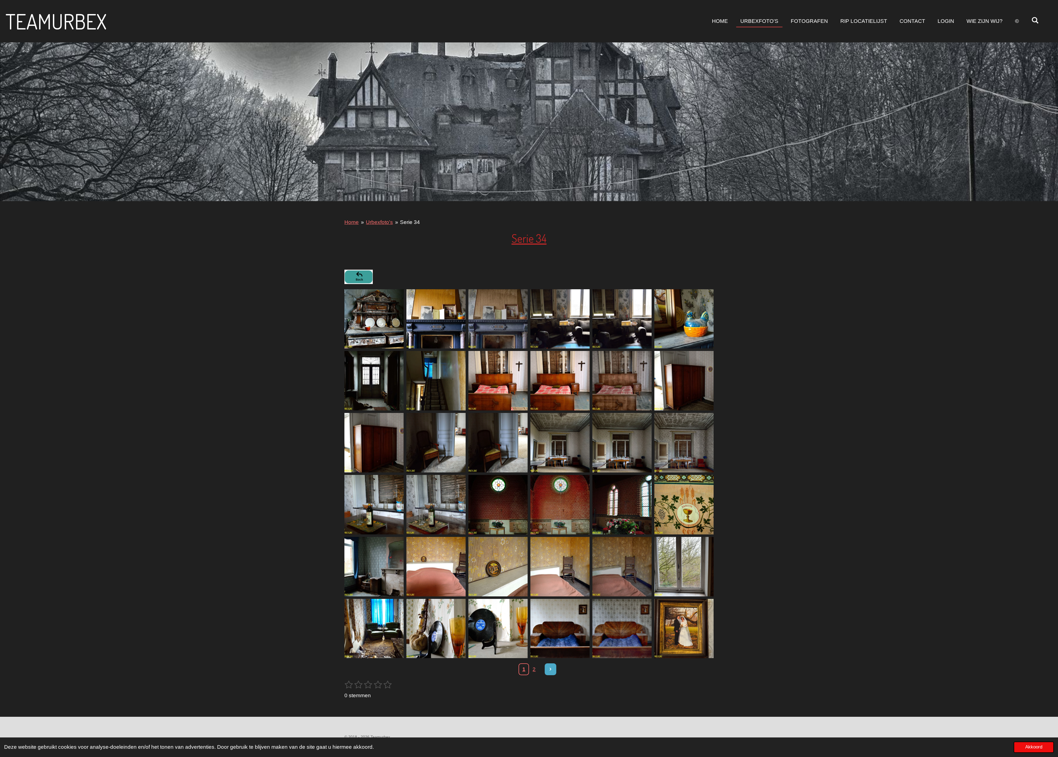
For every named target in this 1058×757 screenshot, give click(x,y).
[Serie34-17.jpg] (622, 443)
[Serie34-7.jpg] (374, 381)
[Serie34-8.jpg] (436, 381)
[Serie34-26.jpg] (436, 567)
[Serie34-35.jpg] (622, 628)
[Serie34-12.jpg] (684, 381)
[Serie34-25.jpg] (374, 567)
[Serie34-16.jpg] (560, 443)
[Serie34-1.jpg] (374, 319)
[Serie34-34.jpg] (560, 628)
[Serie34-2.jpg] (436, 319)
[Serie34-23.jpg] (622, 505)
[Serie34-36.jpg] (684, 628)
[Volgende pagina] (551, 669)
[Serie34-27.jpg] (498, 567)
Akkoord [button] (1033, 747)
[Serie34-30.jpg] (684, 567)
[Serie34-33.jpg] (498, 628)
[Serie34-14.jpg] (436, 443)
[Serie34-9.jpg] (498, 381)
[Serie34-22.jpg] (560, 505)
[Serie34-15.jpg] (498, 443)
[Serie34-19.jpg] (374, 505)
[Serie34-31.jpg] (374, 628)
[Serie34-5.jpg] (622, 319)
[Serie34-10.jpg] (560, 381)
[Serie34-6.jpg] (684, 319)
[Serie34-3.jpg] (498, 319)
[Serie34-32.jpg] (436, 628)
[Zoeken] (1035, 20)
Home (351, 222)
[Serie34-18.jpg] (684, 443)
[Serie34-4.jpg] (560, 319)
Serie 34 (410, 222)
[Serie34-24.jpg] (684, 505)
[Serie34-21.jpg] (498, 505)
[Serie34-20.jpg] (436, 505)
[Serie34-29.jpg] (622, 567)
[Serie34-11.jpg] (622, 381)
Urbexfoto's (379, 222)
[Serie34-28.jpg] (560, 567)
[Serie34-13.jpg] (374, 443)
